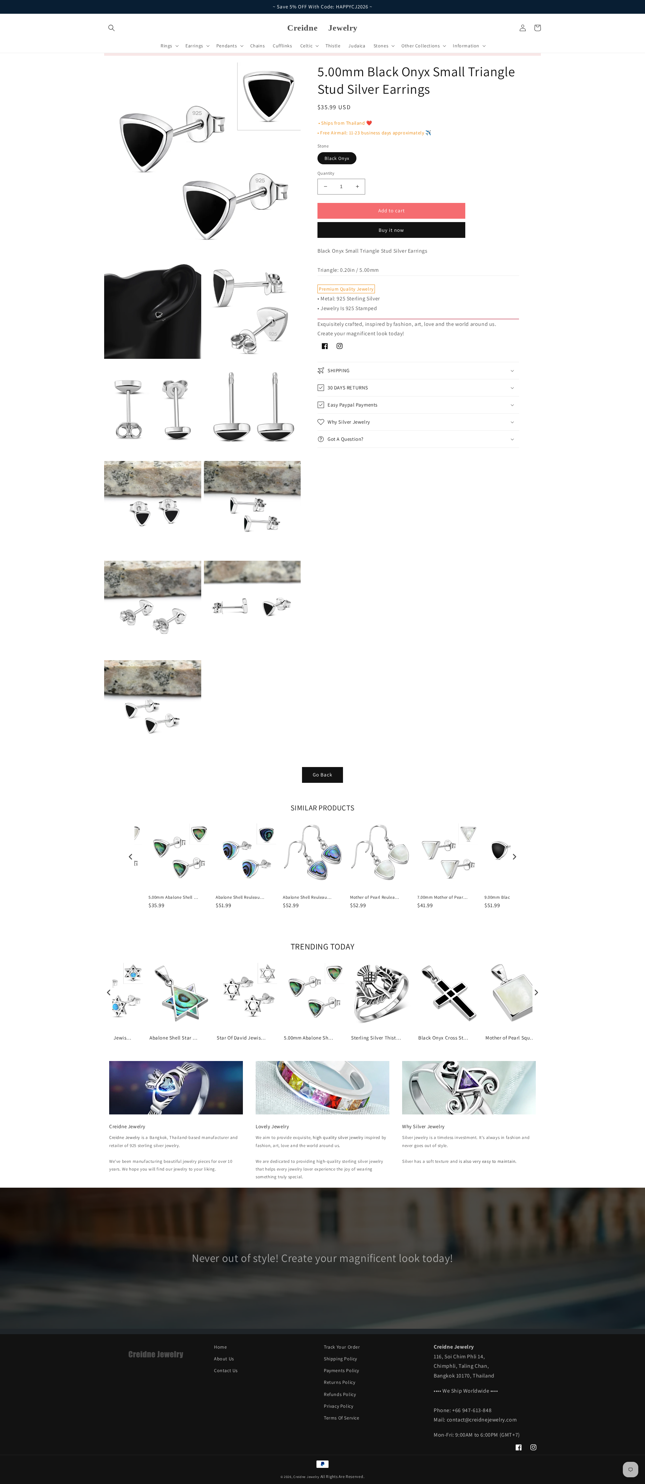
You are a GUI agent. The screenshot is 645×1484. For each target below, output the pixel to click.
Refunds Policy (340, 1394)
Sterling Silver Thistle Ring (376, 1037)
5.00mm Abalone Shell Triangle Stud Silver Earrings (173, 897)
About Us (224, 1359)
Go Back (322, 774)
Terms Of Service (341, 1418)
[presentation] (130, 856)
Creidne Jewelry (124, 1137)
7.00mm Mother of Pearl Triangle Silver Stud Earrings (442, 897)
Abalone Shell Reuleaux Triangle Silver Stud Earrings (241, 897)
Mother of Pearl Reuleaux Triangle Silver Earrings (375, 897)
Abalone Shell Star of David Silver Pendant (174, 1037)
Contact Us (226, 1370)
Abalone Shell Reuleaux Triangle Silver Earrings (308, 897)
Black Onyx (337, 158)
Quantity (325, 173)
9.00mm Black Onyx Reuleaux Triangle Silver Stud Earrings (509, 897)
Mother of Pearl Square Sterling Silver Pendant (510, 1037)
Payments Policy (341, 1370)
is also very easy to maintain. (488, 1161)
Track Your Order (342, 1347)
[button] (111, 27)
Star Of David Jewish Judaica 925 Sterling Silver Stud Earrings (242, 1037)
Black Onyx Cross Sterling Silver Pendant (443, 1037)
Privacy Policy (338, 1406)
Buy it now (391, 230)
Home (220, 1347)
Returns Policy (339, 1382)
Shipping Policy (340, 1359)
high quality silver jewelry (338, 1137)
